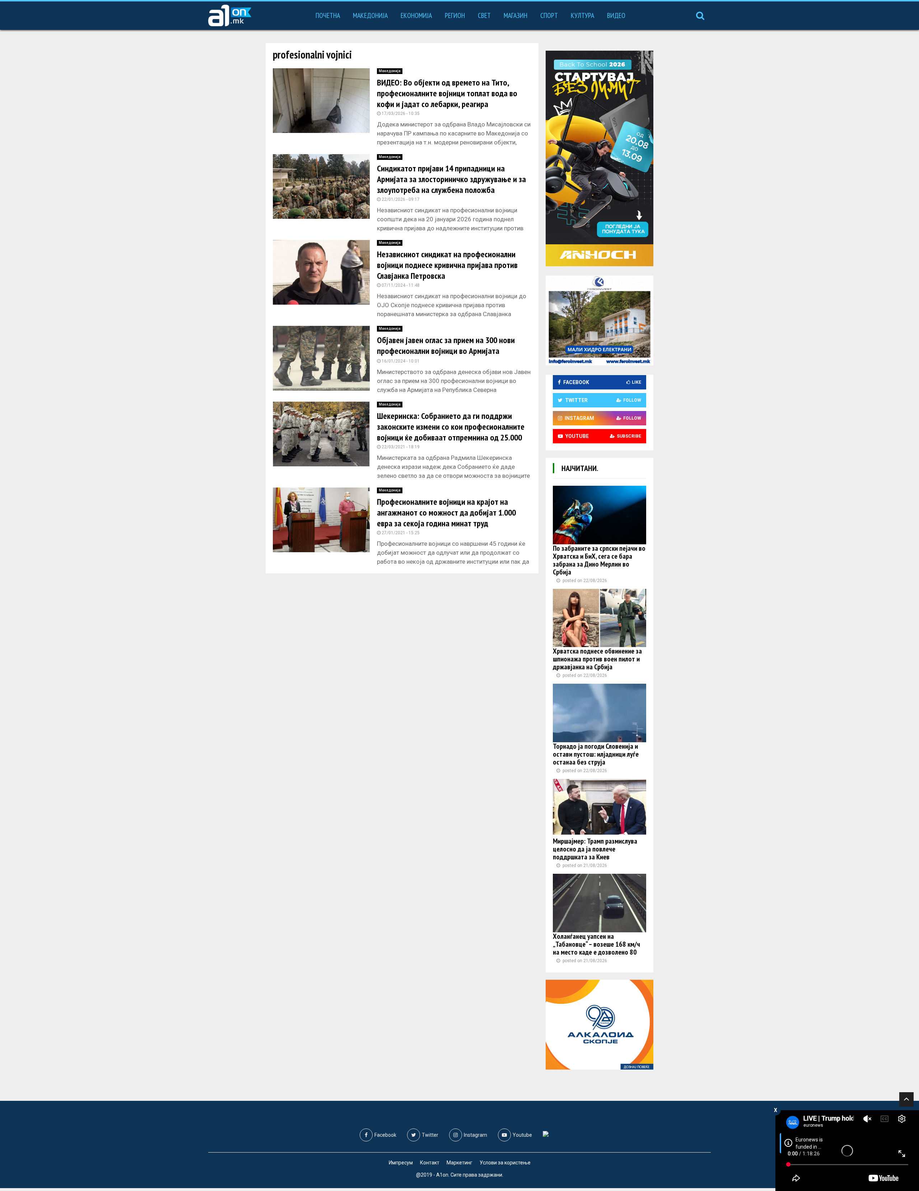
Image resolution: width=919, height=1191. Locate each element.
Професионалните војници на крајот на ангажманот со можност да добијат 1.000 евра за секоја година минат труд (446, 512)
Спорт (549, 15)
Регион (455, 15)
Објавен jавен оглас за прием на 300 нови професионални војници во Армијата (446, 345)
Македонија (370, 15)
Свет (484, 15)
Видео (616, 15)
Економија (416, 15)
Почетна (328, 15)
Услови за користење (505, 1162)
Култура (582, 15)
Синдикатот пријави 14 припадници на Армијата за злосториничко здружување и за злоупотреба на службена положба (451, 179)
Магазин (515, 15)
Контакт (429, 1162)
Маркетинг (459, 1162)
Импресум (401, 1162)
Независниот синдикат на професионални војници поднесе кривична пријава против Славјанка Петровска (447, 265)
